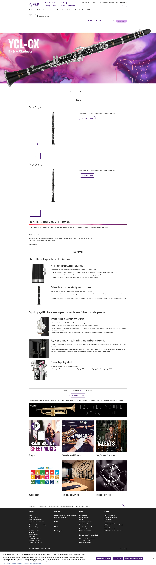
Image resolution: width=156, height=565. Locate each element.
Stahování (110, 21)
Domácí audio (32, 536)
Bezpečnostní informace (85, 530)
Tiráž (4, 563)
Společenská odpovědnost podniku (112, 530)
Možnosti (82, 92)
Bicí (30, 523)
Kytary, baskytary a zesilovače (36, 521)
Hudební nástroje (52, 9)
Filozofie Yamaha (108, 523)
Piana (30, 515)
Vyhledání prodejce (86, 2)
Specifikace (100, 21)
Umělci (55, 6)
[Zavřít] (153, 558)
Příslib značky (107, 519)
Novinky (56, 522)
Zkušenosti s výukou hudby (60, 517)
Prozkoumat (71, 6)
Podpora (94, 2)
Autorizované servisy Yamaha (86, 521)
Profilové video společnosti (110, 517)
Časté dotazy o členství (85, 542)
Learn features (33, 245)
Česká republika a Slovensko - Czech (110, 2)
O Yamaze (106, 512)
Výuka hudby (57, 512)
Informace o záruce (83, 517)
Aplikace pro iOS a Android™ (36, 542)
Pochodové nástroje (34, 530)
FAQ (80, 519)
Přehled (90, 21)
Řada (71, 92)
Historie (106, 527)
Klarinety (82, 9)
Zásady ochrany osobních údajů (15, 563)
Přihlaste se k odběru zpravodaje (87, 538)
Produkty (47, 6)
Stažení (63, 6)
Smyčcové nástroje (33, 527)
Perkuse (31, 528)
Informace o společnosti (110, 515)
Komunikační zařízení (34, 540)
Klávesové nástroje (33, 517)
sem (26, 560)
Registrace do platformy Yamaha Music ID (89, 535)
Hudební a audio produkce (35, 519)
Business (122, 2)
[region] (78, 558)
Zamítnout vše (117, 558)
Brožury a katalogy (83, 523)
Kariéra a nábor (108, 521)
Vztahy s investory (108, 528)
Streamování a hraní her (35, 538)
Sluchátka (31, 532)
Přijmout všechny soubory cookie (133, 558)
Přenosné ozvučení (33, 534)
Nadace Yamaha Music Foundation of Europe (65, 515)
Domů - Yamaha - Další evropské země (37, 9)
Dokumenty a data (83, 528)
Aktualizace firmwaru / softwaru (86, 527)
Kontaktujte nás (83, 515)
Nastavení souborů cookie (103, 558)
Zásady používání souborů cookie (32, 563)
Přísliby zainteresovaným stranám (112, 525)
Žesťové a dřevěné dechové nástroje (56, 3)
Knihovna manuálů (83, 525)
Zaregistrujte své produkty (85, 540)
